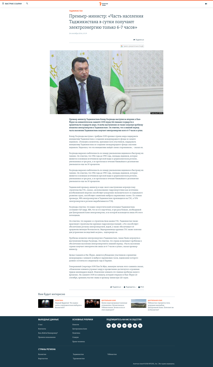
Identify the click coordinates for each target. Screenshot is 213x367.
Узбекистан (112, 354)
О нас (40, 325)
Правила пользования (46, 337)
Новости (75, 325)
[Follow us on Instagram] (114, 325)
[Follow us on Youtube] (108, 325)
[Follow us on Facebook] (119, 325)
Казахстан (42, 354)
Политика (59, 300)
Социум (75, 337)
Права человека (78, 341)
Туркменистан (79, 359)
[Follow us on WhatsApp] (130, 325)
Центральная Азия (109, 300)
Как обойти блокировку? (48, 333)
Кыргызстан (43, 359)
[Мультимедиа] (206, 3)
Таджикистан (76, 11)
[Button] (138, 39)
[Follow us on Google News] (135, 325)
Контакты (42, 329)
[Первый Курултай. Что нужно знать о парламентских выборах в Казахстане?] (45, 303)
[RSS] (140, 325)
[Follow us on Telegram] (124, 325)
